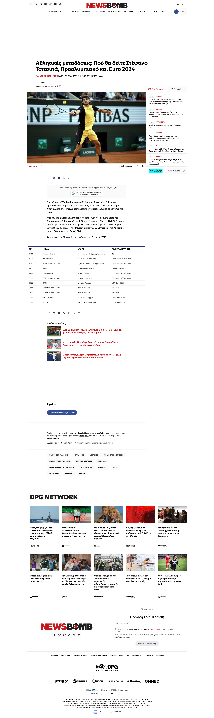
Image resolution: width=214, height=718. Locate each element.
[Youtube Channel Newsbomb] (55, 4)
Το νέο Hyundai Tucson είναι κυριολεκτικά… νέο (166, 126)
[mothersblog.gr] (134, 681)
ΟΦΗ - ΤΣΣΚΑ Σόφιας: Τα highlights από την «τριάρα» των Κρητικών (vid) (169, 579)
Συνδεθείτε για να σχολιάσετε (62, 412)
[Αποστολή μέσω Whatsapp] (64, 178)
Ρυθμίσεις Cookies (116, 655)
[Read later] (143, 166)
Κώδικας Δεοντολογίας (99, 655)
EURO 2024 (102, 461)
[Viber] (40, 4)
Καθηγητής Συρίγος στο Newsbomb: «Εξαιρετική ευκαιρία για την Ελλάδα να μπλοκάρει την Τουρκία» (41, 533)
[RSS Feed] (60, 4)
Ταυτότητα (54, 655)
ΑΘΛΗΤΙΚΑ (112, 12)
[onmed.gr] (152, 681)
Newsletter (66, 443)
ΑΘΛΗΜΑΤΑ (33, 166)
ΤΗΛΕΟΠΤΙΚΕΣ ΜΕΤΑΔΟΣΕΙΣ (59, 461)
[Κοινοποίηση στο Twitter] (54, 178)
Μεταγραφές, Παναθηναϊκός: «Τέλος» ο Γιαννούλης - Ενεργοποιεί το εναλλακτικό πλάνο (90, 343)
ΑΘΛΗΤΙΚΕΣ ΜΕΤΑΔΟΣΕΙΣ (58, 455)
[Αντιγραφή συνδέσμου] (137, 166)
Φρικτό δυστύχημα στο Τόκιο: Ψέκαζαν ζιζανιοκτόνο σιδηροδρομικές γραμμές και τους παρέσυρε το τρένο (106, 582)
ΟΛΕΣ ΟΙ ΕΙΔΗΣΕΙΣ (54, 12)
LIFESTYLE (122, 12)
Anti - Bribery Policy (134, 655)
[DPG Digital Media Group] (107, 668)
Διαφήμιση (160, 655)
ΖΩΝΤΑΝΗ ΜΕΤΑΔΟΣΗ (84, 461)
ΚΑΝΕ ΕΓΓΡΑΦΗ (145, 643)
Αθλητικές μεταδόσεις (47, 75)
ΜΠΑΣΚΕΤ (69, 473)
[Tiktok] (50, 4)
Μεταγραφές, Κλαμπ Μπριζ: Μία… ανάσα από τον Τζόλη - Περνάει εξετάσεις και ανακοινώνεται (92, 356)
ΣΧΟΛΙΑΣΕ (128, 166)
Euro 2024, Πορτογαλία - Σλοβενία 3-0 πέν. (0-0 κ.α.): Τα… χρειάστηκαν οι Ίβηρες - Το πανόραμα (93, 331)
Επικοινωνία (148, 655)
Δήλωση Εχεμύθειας (81, 655)
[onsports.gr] (80, 681)
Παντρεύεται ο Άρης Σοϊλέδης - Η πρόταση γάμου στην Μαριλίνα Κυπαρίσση (168, 531)
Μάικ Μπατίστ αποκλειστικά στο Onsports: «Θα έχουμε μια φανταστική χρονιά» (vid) (74, 531)
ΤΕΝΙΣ (115, 467)
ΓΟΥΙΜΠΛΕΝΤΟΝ (86, 467)
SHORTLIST (154, 12)
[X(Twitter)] (36, 4)
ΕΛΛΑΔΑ (67, 12)
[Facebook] (31, 4)
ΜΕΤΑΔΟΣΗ (94, 455)
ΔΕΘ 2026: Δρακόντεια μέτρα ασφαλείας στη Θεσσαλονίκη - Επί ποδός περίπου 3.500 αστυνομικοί (166, 162)
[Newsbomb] (67, 627)
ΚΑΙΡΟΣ (131, 12)
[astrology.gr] (116, 681)
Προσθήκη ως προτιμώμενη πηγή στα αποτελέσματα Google (88, 193)
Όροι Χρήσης (65, 655)
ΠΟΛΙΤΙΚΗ (75, 12)
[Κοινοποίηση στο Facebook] (49, 178)
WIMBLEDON (102, 467)
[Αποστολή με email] (79, 178)
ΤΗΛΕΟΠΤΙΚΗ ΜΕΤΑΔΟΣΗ (113, 455)
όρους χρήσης (155, 629)
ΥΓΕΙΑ (95, 12)
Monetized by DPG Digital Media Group (114, 690)
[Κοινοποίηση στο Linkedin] (69, 178)
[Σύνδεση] (176, 11)
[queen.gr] (98, 681)
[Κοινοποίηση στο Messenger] (59, 178)
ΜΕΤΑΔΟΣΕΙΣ (79, 455)
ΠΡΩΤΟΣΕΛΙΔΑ (142, 12)
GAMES (163, 12)
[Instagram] (45, 4)
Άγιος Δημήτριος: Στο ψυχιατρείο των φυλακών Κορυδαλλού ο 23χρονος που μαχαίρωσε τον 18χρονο (164, 138)
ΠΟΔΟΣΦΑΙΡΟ (54, 473)
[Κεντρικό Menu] (183, 11)
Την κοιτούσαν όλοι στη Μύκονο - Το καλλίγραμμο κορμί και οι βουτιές (138, 578)
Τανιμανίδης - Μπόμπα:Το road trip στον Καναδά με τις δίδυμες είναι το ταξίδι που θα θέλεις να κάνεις (74, 579)
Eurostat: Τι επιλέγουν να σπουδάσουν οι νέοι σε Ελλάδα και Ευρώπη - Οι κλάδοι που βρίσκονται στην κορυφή (166, 101)
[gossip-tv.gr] (62, 681)
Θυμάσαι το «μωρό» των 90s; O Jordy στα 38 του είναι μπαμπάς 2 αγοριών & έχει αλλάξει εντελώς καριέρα (107, 533)
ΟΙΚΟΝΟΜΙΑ (86, 12)
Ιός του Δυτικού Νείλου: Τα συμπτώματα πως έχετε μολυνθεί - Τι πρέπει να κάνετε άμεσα (166, 150)
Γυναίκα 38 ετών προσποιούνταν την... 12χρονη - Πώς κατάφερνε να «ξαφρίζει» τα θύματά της (166, 114)
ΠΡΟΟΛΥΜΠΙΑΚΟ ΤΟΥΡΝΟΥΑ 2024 (61, 467)
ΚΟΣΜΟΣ (103, 12)
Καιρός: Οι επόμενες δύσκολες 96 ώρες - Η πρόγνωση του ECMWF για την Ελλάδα (138, 531)
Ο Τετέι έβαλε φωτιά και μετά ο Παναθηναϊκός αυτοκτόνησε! (41, 578)
